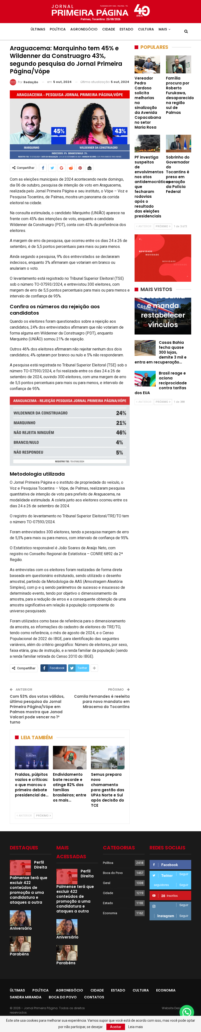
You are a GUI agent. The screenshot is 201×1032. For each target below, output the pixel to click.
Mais (163, 29)
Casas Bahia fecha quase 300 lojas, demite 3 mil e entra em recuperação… (161, 352)
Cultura (146, 29)
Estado (126, 29)
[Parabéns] (20, 944)
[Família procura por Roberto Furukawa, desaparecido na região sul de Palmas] (178, 64)
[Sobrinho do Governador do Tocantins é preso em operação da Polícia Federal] (178, 143)
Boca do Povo (113, 873)
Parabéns (19, 954)
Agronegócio (84, 29)
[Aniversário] (20, 918)
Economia (110, 913)
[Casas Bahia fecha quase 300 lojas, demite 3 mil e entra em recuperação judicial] (145, 348)
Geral (106, 883)
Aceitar (115, 1027)
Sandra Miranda (25, 997)
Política (58, 29)
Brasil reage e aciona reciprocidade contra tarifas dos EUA (161, 383)
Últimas (38, 29)
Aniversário (21, 928)
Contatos (94, 997)
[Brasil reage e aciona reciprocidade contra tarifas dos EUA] (145, 379)
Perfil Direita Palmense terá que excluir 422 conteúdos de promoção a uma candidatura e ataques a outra (28, 882)
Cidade (108, 29)
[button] (186, 1012)
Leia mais (135, 1027)
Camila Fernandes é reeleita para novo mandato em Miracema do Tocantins (102, 701)
